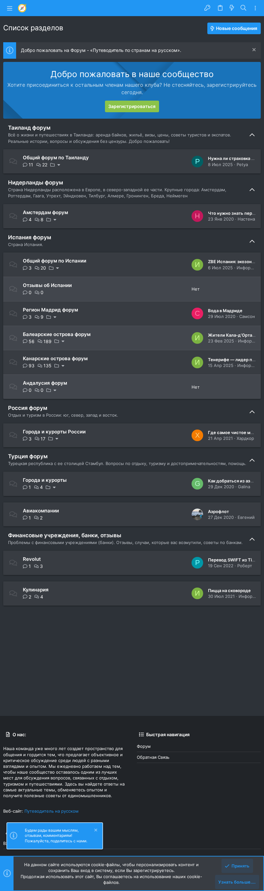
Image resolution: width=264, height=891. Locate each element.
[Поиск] (243, 8)
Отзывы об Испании (47, 285)
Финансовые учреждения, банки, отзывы (64, 535)
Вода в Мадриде (225, 310)
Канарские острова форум (55, 358)
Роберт (244, 565)
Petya (242, 164)
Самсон (247, 316)
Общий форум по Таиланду (56, 157)
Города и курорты (45, 480)
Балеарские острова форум (56, 334)
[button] (9, 8)
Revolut (32, 559)
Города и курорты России (54, 432)
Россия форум (27, 408)
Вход (8, 843)
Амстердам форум (45, 212)
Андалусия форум (45, 383)
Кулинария (36, 590)
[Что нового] (231, 8)
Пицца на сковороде (229, 590)
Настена (246, 219)
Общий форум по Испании (54, 261)
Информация (250, 267)
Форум (144, 746)
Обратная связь (153, 757)
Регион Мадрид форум (50, 310)
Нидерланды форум (35, 182)
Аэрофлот (218, 511)
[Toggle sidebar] (255, 8)
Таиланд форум (29, 127)
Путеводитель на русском (51, 811)
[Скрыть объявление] (253, 50)
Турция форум (28, 456)
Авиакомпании (41, 511)
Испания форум (29, 237)
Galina (244, 486)
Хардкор (245, 438)
